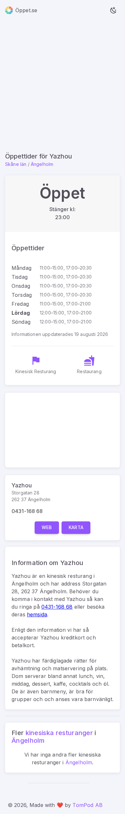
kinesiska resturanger (59, 733)
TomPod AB (87, 805)
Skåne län (15, 164)
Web (47, 527)
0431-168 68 (27, 511)
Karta (76, 527)
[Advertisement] (62, 86)
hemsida (37, 614)
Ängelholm (42, 164)
